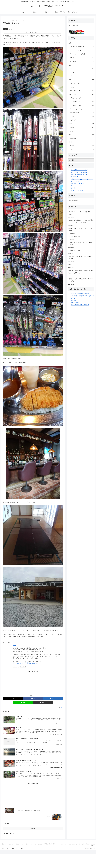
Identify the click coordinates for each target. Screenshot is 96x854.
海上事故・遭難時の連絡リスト (51, 844)
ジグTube (73, 176)
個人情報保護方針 (85, 844)
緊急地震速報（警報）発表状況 (80, 305)
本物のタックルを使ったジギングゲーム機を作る (81, 229)
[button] (43, 702)
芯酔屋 (73, 188)
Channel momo (75, 186)
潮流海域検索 (72, 844)
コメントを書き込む (33, 828)
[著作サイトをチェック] (14, 666)
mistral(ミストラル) (76, 190)
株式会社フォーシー (76, 183)
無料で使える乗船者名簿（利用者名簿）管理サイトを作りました (81, 272)
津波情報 (73, 300)
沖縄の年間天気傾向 (38, 844)
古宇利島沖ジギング (74, 250)
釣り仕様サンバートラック (78, 170)
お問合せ (93, 845)
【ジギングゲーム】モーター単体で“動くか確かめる (81, 213)
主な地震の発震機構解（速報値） (80, 293)
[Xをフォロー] (16, 666)
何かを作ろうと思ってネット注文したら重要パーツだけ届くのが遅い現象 (81, 221)
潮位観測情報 (75, 302)
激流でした (72, 264)
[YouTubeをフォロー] (21, 666)
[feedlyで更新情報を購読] (23, 666)
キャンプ (6, 29)
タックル (5, 844)
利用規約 (93, 844)
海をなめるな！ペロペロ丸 (78, 172)
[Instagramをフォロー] (18, 666)
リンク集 (78, 844)
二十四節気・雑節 (63, 844)
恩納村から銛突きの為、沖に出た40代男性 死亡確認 (81, 280)
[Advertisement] (33, 682)
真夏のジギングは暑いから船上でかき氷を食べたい (81, 257)
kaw (14, 645)
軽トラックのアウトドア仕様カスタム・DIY (25, 663)
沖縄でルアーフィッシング (78, 174)
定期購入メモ (12, 844)
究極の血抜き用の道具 (27, 844)
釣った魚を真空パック (75, 236)
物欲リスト (18, 844)
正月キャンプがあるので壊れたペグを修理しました (81, 243)
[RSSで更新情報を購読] (25, 666)
